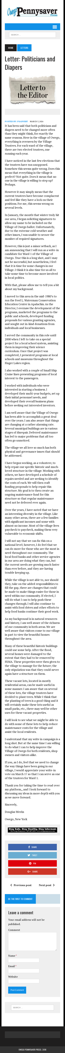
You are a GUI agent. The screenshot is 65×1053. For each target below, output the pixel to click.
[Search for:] (32, 1007)
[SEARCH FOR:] (32, 34)
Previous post (23, 885)
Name (12, 955)
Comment (14, 930)
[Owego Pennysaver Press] (32, 11)
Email (11, 966)
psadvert (22, 121)
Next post (45, 885)
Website (13, 976)
